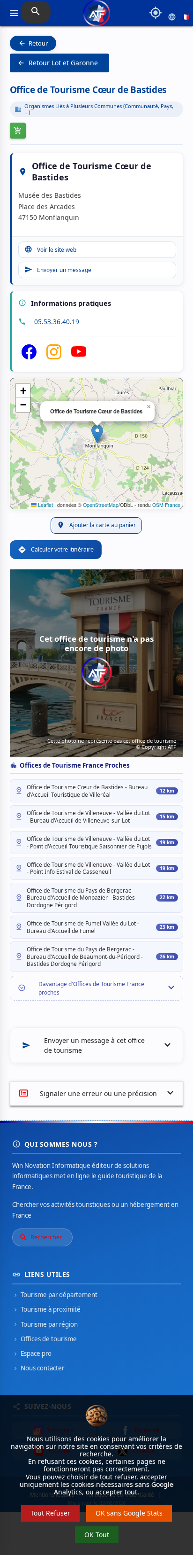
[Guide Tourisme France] (96, 17)
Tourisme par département (54, 1295)
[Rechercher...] (36, 12)
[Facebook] (29, 356)
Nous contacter (38, 1368)
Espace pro (32, 1353)
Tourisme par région (45, 1324)
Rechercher (40, 1237)
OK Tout (96, 1534)
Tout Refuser (50, 1512)
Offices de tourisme (44, 1339)
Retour (33, 43)
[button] (97, 433)
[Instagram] (53, 356)
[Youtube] (78, 356)
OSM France (166, 504)
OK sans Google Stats (129, 1512)
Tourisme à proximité (46, 1309)
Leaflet (45, 504)
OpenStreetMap (101, 504)
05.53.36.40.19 (56, 321)
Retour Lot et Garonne (57, 63)
